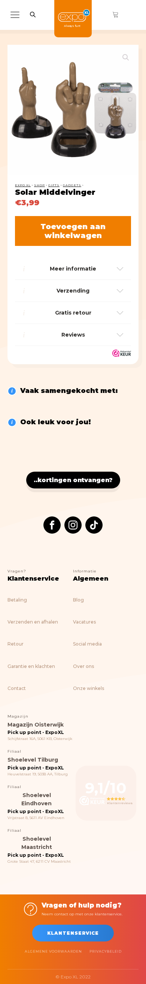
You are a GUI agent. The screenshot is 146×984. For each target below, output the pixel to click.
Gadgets (72, 185)
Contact (16, 688)
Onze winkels (88, 688)
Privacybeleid (105, 951)
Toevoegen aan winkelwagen (73, 231)
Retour (15, 644)
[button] (126, 57)
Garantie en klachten (31, 666)
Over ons (83, 666)
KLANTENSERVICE (73, 933)
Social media (87, 644)
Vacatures (84, 622)
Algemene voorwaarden (53, 951)
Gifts (54, 185)
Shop (39, 185)
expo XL (23, 185)
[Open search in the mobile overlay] (33, 14)
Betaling (17, 600)
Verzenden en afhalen (32, 622)
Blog (78, 600)
